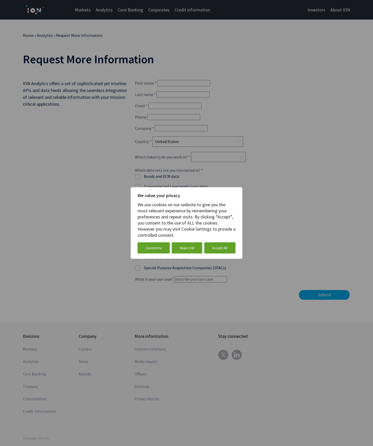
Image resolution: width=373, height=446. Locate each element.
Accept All (219, 248)
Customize (154, 248)
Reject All (187, 248)
